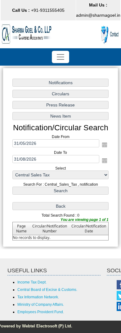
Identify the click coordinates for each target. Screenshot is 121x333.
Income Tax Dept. (32, 282)
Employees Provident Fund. (40, 312)
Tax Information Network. (38, 297)
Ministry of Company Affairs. (40, 304)
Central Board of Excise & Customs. (47, 290)
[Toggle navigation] (60, 57)
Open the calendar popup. (104, 144)
